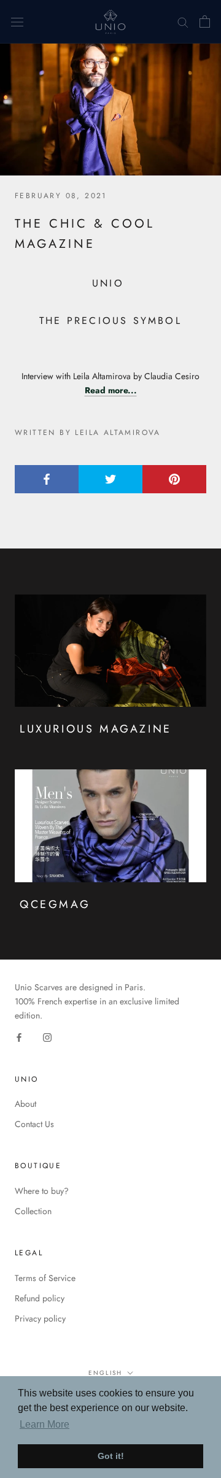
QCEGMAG (55, 904)
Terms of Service (45, 1278)
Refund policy (39, 1298)
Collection (33, 1211)
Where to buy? (42, 1191)
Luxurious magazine (96, 729)
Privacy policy (40, 1318)
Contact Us (34, 1124)
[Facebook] (19, 1037)
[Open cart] (205, 21)
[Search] (182, 22)
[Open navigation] (17, 22)
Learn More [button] (44, 1424)
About (25, 1104)
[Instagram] (47, 1037)
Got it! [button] (111, 1456)
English (105, 1372)
